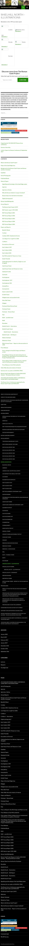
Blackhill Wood (6, 230)
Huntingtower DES (7, 283)
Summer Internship (5, 147)
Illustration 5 (4, 64)
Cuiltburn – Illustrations (7, 716)
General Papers (4, 181)
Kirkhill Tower (5, 294)
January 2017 (4, 643)
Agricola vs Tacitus (7, 190)
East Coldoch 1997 (7, 247)
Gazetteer (3, 172)
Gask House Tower (7, 266)
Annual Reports (5, 204)
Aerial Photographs (6, 175)
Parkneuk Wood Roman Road (9, 306)
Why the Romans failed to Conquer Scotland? (13, 192)
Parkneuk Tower (6, 309)
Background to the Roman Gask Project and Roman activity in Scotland (14, 401)
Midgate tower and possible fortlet (10, 297)
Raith (3, 320)
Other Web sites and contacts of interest (11, 367)
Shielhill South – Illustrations (11, 332)
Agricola (4, 187)
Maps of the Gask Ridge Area (8, 165)
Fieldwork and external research (9, 128)
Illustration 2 (18, 31)
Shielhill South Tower (7, 329)
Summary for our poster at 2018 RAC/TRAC (12, 370)
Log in (2, 928)
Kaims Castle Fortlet (7, 291)
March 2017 (4, 637)
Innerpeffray (5, 286)
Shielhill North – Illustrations (9, 326)
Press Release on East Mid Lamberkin (11, 365)
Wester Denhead (6, 337)
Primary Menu (27, 7)
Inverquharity (5, 289)
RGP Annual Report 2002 (8, 215)
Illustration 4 (18, 44)
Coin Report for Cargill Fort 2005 (10, 238)
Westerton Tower (6, 340)
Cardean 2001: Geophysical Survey (11, 235)
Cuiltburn (4, 241)
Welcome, (3, 894)
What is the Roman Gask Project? (9, 162)
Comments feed (5, 934)
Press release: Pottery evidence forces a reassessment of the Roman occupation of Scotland (14, 361)
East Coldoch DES (6, 253)
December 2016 (5, 645)
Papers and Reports (6, 227)
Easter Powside (6, 258)
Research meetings (6, 132)
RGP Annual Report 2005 (8, 224)
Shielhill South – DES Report (9, 334)
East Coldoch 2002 (7, 250)
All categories (15, 132)
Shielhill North (4, 867)
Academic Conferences (21, 130)
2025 (3, 126)
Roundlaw (4, 323)
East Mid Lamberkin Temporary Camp (11, 256)
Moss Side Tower (6, 300)
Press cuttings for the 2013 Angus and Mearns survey (14, 589)
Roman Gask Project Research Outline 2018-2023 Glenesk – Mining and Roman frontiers (13, 374)
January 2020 (4, 634)
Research (3, 664)
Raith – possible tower (7, 317)
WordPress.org (4, 936)
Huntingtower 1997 (7, 280)
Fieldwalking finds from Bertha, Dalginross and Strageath (15, 498)
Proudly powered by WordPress (7, 944)
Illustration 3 (4, 46)
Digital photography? (7, 198)
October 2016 (4, 648)
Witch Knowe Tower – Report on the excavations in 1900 (15, 582)
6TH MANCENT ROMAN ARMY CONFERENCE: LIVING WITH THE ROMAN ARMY (13, 378)
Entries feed (4, 931)
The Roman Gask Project (9, 7)
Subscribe (22, 80)
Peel (3, 314)
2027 (14, 126)
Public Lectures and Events (8, 130)
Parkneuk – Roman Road (8, 311)
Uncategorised (4, 667)
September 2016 (5, 651)
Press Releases (4, 347)
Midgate (4, 303)
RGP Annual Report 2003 (8, 218)
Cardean (4, 233)
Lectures (3, 662)
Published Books (5, 178)
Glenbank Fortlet (6, 271)
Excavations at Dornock (8, 244)
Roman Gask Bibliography (7, 201)
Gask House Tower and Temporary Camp (12, 268)
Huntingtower (5, 277)
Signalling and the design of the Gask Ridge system (14, 184)
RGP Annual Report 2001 (8, 213)
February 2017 (4, 640)
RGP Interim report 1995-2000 (10, 210)
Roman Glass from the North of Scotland (12, 195)
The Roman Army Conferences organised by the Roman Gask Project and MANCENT (13, 382)
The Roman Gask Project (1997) (10, 207)
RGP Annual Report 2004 (8, 221)
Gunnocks (4, 274)
